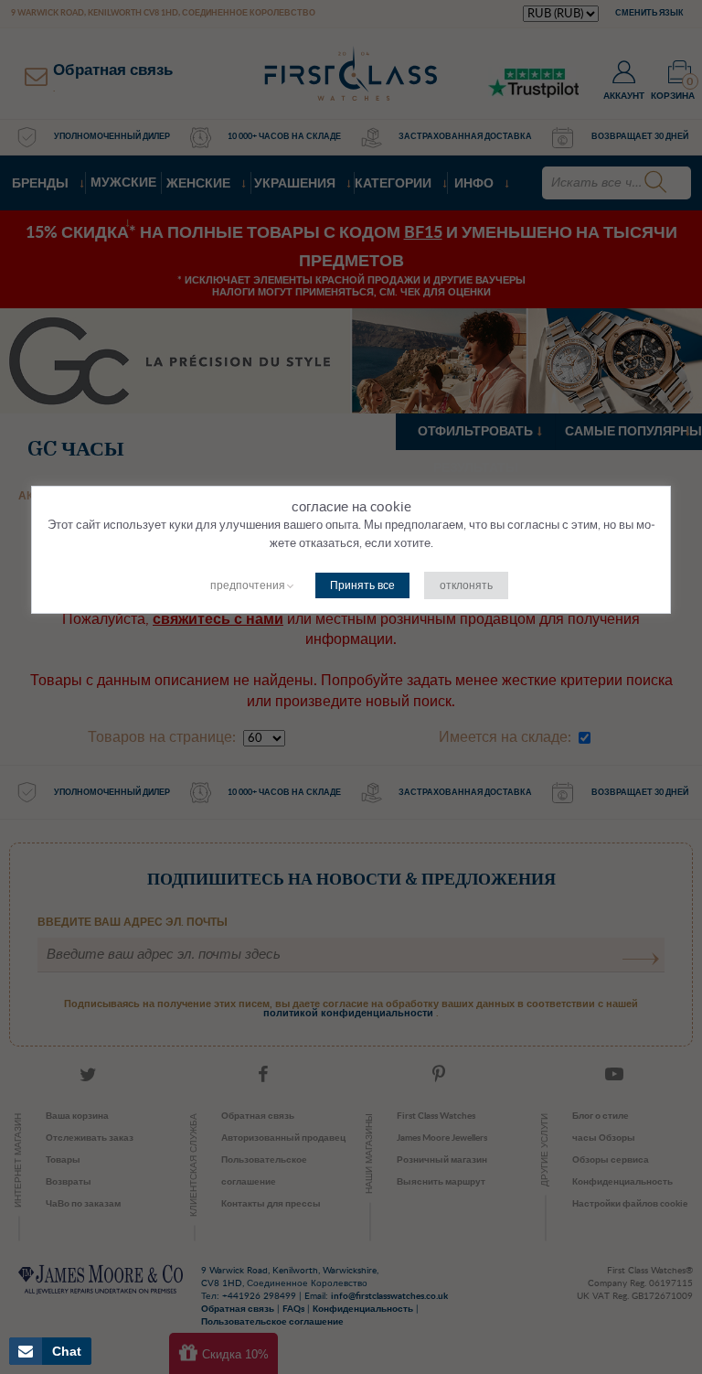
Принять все (362, 585)
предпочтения (247, 585)
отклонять (466, 585)
